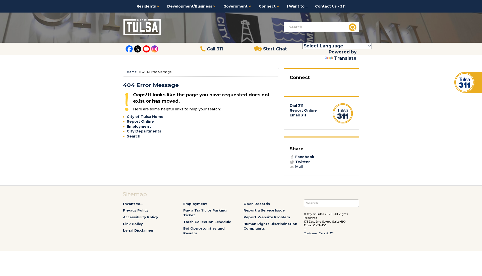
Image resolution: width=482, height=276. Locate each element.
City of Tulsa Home (145, 116)
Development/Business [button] (190, 6)
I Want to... (297, 6)
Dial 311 (296, 105)
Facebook (304, 157)
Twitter (302, 162)
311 (331, 233)
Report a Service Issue (264, 210)
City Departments (144, 131)
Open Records (257, 204)
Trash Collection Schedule (207, 222)
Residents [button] (147, 6)
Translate (345, 58)
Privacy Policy (135, 210)
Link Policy (133, 224)
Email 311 (298, 115)
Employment (139, 126)
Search (133, 136)
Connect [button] (268, 6)
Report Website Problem (267, 217)
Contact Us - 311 (330, 6)
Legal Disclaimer (138, 230)
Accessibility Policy (140, 217)
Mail (298, 166)
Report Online (140, 121)
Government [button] (236, 6)
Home (132, 72)
